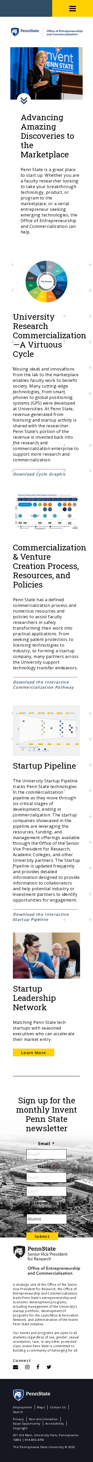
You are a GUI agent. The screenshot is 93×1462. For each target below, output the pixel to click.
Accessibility (54, 1423)
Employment (22, 1407)
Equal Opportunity (26, 1423)
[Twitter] (49, 1366)
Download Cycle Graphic (39, 474)
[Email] (15, 1366)
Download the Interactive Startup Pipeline (41, 917)
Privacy (18, 1419)
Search (18, 1412)
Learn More (33, 1052)
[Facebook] (38, 1366)
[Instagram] (27, 1366)
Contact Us (58, 1407)
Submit (42, 1236)
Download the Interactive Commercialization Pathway (43, 684)
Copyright (20, 1428)
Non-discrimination (43, 1419)
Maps (41, 1407)
